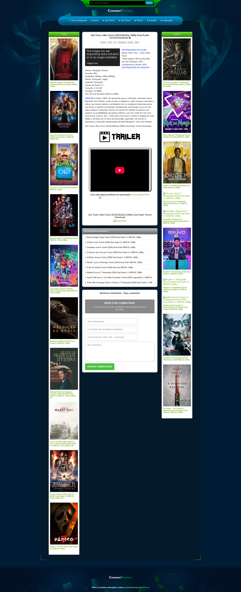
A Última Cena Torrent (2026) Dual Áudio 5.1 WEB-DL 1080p (110, 242)
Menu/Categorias (79, 20)
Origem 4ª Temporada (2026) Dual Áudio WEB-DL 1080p (176, 187)
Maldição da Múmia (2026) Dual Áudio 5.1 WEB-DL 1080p (62, 342)
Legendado (168, 20)
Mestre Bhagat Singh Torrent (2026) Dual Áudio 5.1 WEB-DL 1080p (113, 237)
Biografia (122, 42)
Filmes (140, 20)
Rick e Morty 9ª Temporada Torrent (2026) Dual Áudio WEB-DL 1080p (177, 136)
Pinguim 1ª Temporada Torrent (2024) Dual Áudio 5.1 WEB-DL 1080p (175, 289)
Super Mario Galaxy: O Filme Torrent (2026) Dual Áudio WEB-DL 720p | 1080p (63, 291)
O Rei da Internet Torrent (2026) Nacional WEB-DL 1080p (109, 267)
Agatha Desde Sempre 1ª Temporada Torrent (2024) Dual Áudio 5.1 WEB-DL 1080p (175, 307)
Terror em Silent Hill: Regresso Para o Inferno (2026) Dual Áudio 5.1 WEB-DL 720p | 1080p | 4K (63, 443)
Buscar (149, 3)
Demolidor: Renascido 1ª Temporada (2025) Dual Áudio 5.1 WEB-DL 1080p (176, 221)
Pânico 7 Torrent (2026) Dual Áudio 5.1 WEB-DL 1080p (64, 548)
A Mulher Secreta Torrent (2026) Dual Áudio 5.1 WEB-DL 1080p (112, 257)
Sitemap (146, 587)
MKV (137, 42)
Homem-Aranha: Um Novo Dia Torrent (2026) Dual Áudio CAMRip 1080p (63, 84)
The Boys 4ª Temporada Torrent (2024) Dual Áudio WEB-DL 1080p (176, 359)
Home (96, 20)
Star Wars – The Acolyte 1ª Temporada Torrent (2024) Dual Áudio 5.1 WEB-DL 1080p (175, 410)
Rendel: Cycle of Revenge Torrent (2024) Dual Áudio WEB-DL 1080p (114, 262)
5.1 (115, 42)
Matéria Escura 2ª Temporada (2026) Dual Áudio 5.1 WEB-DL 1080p (114, 272)
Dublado (152, 20)
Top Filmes (110, 20)
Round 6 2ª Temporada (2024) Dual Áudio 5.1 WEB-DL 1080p (176, 273)
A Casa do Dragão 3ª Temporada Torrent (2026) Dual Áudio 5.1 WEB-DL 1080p (177, 84)
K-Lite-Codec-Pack (140, 194)
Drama (130, 42)
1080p (103, 42)
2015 (110, 42)
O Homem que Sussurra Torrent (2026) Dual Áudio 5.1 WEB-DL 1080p (115, 252)
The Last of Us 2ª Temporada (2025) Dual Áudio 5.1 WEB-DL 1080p (175, 203)
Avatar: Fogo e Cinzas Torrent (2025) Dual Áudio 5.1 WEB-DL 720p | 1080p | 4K (62, 496)
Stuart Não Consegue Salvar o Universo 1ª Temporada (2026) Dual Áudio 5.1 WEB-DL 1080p (120, 282)
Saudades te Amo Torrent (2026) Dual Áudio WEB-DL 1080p (110, 247)
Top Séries (126, 20)
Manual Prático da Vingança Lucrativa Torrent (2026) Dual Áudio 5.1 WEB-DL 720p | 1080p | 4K (63, 395)
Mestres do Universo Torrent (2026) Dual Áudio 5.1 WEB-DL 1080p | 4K (62, 137)
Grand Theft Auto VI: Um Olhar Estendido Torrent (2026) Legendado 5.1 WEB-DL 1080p (120, 277)
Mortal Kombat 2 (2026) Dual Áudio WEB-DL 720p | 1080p (64, 239)
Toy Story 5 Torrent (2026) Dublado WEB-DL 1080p (64, 189)
